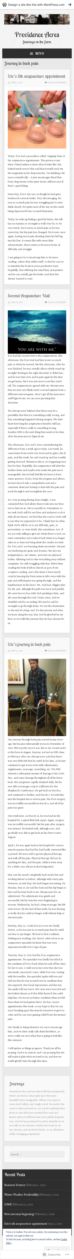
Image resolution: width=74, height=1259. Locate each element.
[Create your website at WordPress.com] (37, 4)
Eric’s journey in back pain (29, 644)
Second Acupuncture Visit (29, 295)
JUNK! (8, 1204)
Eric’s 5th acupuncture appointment (36, 76)
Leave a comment (57, 82)
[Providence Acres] (37, 23)
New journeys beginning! (19, 1214)
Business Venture (14, 1185)
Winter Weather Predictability (21, 1195)
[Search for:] (37, 1154)
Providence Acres (37, 34)
